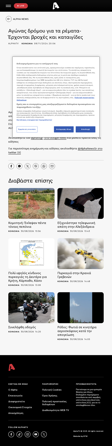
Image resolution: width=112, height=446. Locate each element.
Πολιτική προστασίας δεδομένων (54, 403)
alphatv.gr (37, 137)
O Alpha (12, 389)
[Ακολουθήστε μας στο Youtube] (36, 434)
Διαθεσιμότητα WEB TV (55, 410)
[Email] (52, 166)
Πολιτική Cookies (52, 389)
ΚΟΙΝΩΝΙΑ (27, 43)
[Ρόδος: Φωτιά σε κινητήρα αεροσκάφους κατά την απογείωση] (80, 307)
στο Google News (55, 137)
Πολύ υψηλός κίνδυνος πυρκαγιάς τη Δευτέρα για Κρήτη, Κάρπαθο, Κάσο (27, 277)
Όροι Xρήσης (49, 395)
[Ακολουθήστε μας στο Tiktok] (19, 434)
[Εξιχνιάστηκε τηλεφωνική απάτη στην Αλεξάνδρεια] (80, 203)
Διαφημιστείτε (16, 401)
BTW (85, 436)
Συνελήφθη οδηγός (22, 327)
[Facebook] (11, 166)
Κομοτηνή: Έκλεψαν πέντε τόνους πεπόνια (27, 225)
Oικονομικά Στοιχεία (20, 407)
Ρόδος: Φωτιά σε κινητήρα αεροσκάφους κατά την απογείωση (77, 331)
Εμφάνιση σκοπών (27, 129)
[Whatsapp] (44, 166)
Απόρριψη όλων (63, 129)
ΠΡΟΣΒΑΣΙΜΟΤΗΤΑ (86, 384)
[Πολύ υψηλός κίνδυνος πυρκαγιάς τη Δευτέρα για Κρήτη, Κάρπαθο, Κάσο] (31, 253)
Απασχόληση (15, 413)
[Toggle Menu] (8, 5)
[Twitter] (27, 166)
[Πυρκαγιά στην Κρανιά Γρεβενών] (80, 253)
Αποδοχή (85, 129)
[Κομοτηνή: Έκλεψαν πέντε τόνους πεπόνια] (31, 203)
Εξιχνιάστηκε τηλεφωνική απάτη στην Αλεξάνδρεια (76, 225)
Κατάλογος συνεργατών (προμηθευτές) (34, 120)
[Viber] (36, 166)
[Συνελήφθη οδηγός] (31, 307)
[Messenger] (19, 166)
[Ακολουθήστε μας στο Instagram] (27, 434)
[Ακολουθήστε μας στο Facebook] (11, 434)
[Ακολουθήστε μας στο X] (44, 434)
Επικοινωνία (15, 395)
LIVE (22, 6)
